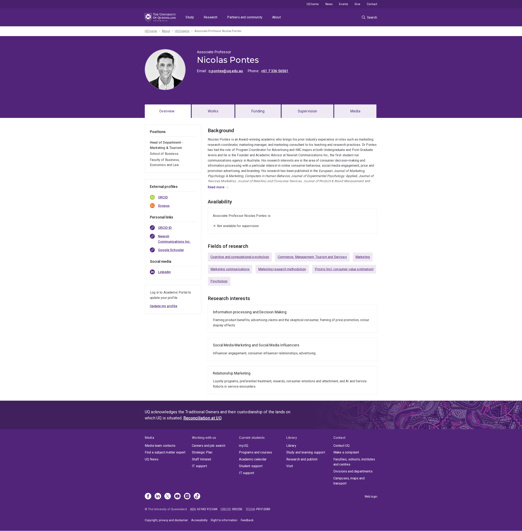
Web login (371, 496)
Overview (167, 111)
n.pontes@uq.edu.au (226, 71)
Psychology (219, 281)
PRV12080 (263, 509)
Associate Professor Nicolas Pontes (218, 31)
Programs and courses (255, 452)
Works (213, 111)
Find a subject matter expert (165, 452)
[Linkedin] (158, 496)
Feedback (247, 520)
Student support (250, 466)
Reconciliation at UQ (203, 418)
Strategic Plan (202, 452)
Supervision (307, 111)
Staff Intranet (201, 459)
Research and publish (301, 459)
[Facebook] (148, 496)
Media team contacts (160, 446)
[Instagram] (187, 496)
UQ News (151, 459)
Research (210, 17)
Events (343, 4)
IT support (199, 466)
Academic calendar (253, 459)
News (329, 4)
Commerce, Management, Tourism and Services (312, 257)
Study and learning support (305, 452)
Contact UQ (341, 446)
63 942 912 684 (207, 509)
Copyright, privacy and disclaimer (166, 520)
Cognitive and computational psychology (239, 257)
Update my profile (163, 306)
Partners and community (244, 17)
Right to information (224, 520)
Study (190, 17)
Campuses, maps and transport (349, 481)
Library (291, 446)
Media (355, 111)
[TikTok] (197, 496)
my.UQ (243, 446)
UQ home (313, 4)
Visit (289, 466)
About (276, 17)
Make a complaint (346, 452)
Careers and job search (208, 446)
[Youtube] (177, 496)
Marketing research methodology (282, 269)
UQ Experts (182, 31)
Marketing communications (230, 269)
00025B (237, 509)
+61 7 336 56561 (274, 71)
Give (357, 4)
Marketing (362, 257)
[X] (167, 496)
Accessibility (199, 520)
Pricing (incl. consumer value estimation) (344, 269)
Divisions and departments (353, 471)
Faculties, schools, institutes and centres (354, 462)
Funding (257, 111)
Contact (372, 4)
